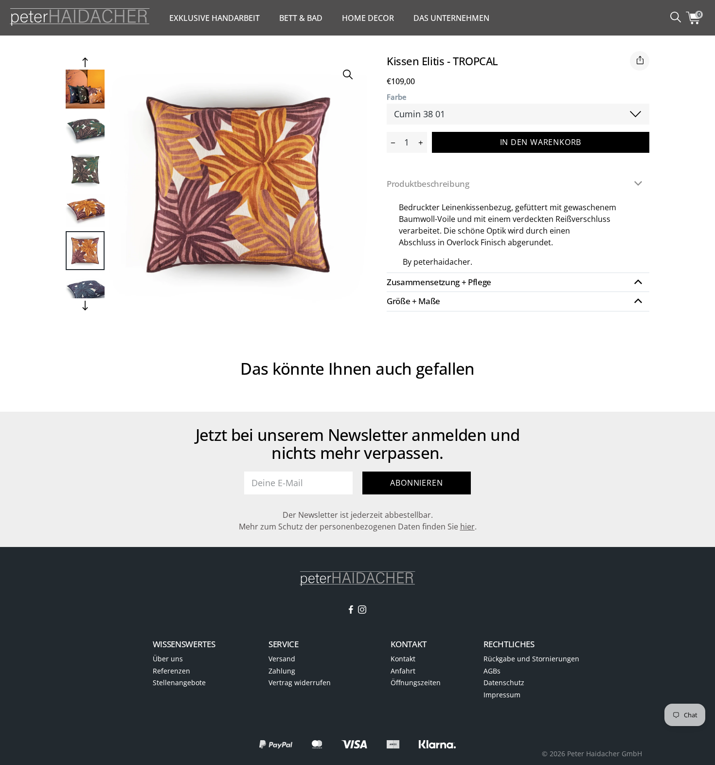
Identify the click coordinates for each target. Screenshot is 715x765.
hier (467, 526)
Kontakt (403, 658)
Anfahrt (403, 670)
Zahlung (281, 670)
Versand (281, 658)
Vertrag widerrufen (299, 682)
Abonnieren (416, 482)
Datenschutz (503, 682)
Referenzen (171, 670)
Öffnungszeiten (416, 682)
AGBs (491, 670)
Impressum (501, 694)
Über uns (168, 658)
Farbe (397, 97)
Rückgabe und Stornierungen (531, 658)
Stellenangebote (179, 682)
